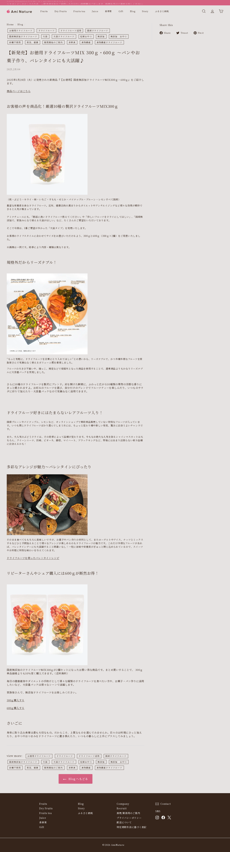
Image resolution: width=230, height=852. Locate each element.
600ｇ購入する (15, 708)
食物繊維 (86, 42)
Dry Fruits (61, 11)
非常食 (72, 42)
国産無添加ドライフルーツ (23, 36)
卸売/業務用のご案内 (128, 813)
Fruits (44, 11)
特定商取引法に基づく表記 (131, 827)
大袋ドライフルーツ (64, 36)
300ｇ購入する (15, 700)
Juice (95, 11)
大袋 (45, 36)
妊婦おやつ (86, 36)
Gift (121, 11)
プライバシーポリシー (129, 817)
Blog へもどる (78, 779)
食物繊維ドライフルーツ (109, 42)
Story (145, 11)
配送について (124, 822)
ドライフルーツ (46, 30)
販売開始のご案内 (53, 42)
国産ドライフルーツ (97, 30)
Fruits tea (79, 11)
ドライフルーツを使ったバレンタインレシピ (33, 558)
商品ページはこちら (19, 91)
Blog (132, 11)
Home (10, 24)
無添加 (101, 36)
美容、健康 (32, 42)
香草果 (108, 11)
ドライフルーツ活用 (70, 30)
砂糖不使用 (15, 42)
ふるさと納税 (162, 11)
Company (123, 803)
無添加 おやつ (119, 36)
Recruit (121, 808)
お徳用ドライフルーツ (20, 30)
